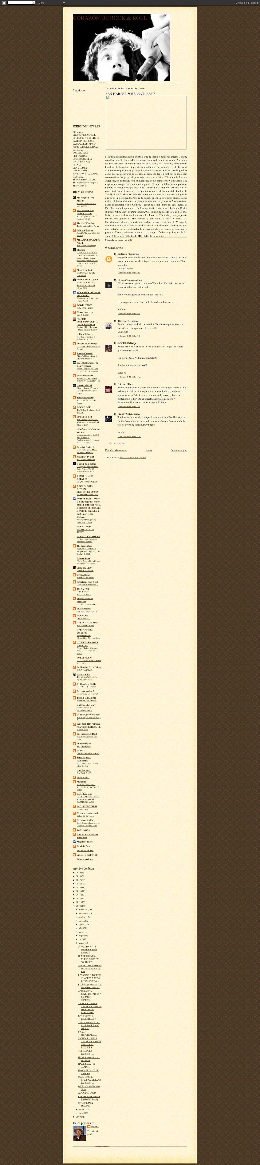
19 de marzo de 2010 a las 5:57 (129, 272)
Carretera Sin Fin (85, 820)
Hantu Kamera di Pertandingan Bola (84, 709)
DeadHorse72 (83, 777)
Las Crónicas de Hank (87, 733)
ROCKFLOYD (84, 526)
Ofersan (122, 384)
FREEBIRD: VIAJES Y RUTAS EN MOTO (87, 281)
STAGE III (81, 319)
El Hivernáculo (84, 743)
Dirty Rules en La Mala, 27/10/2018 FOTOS (87, 451)
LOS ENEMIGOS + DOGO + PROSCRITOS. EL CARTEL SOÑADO (88, 799)
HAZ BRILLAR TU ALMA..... (87, 1065)
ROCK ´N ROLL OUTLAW (85, 488)
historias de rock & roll (87, 581)
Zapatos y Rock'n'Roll (87, 854)
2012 (78, 898)
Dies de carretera (85, 312)
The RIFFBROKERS (85, 625)
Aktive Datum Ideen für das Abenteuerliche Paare (88, 562)
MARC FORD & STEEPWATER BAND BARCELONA (89, 1079)
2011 (78, 902)
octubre (82, 916)
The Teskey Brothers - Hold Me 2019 (88, 411)
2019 (78, 872)
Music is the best (84, 270)
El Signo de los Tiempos (87, 343)
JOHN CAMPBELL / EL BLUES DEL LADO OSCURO (89, 1025)
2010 (78, 905)
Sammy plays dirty (85, 397)
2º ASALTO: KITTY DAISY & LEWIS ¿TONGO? (87, 949)
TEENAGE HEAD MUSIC (84, 179)
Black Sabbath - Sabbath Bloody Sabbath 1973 (87, 357)
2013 (78, 894)
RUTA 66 (77, 164)
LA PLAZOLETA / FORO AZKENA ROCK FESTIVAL (85, 145)
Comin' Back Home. (85, 570)
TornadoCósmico (85, 353)
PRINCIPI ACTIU (85, 850)
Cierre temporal (83, 618)
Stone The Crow (84, 567)
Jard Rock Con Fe (84, 773)
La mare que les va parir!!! (88, 693)
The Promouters (84, 545)
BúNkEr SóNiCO (85, 305)
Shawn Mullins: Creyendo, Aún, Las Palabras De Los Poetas (88, 651)
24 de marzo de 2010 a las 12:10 (129, 436)
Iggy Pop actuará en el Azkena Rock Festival (86, 338)
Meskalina (81, 781)
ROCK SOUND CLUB (82, 158)
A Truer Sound (83, 558)
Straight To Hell (84, 416)
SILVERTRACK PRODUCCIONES (81, 169)
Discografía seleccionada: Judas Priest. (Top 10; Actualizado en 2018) (87, 469)
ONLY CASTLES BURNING (85, 631)
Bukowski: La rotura (85, 816)
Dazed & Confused (85, 447)
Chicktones (78, 131)
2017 (78, 880)
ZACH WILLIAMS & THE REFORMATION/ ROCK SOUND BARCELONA (89, 1008)
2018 (78, 876)
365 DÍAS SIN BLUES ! (87, 700)
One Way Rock (84, 770)
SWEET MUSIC (84, 657)
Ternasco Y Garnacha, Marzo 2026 (86, 286)
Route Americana (85, 859)
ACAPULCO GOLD (87, 1092)
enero (81, 1112)
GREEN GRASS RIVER (88, 622)
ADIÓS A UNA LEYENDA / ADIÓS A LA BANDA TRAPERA (89, 995)
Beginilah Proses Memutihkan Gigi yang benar (89, 636)
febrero (82, 1109)
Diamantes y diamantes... (87, 584)
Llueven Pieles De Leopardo (85, 600)
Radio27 (81, 750)
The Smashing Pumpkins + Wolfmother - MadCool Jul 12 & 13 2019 (88, 422)
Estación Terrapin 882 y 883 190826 (88, 234)
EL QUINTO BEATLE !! (87, 481)
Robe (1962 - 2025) (85, 307)
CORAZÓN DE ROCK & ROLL (110, 17)
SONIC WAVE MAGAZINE (85, 173)
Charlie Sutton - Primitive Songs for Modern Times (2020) (87, 391)
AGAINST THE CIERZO (88, 724)
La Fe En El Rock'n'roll (86, 686)
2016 (78, 883)
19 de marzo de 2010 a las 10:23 (129, 377)
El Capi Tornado (127, 280)
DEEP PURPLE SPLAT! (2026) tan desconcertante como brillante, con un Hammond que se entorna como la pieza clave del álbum (87, 259)
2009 (78, 1116)
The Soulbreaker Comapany (85, 182)
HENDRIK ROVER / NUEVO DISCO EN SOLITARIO (88, 959)
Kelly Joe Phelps (84, 746)
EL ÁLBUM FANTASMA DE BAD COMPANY (89, 986)
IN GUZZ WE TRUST (87, 806)
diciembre (83, 909)
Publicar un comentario (117, 443)
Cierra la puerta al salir (88, 813)
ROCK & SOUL (84, 407)
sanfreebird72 (83, 829)
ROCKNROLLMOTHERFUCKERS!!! (88, 294)
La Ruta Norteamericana (88, 536)
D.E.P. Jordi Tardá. (85, 670)
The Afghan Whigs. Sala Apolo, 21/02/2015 (87, 678)
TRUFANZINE (79, 185)
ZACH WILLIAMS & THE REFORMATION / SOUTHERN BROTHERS (89, 1043)
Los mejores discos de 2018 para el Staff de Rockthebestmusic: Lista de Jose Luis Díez (88, 439)
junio (81, 931)
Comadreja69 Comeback (88, 714)
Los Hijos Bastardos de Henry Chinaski (87, 364)
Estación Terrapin (85, 230)
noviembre (84, 913)
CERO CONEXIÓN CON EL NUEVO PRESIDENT (88, 493)
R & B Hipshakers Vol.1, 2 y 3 (88, 718)
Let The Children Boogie (87, 604)
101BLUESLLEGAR (86, 697)
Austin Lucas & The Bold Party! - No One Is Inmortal (88, 370)
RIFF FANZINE (80, 155)
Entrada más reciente (116, 450)
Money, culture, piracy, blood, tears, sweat (86, 521)
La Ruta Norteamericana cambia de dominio (87, 540)
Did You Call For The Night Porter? (88, 347)
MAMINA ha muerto (85, 577)
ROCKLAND (83, 615)
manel (95, 1126)
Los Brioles (78, 149)
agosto (82, 924)
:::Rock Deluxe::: (85, 334)
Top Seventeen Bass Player (88, 226)
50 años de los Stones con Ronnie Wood (87, 299)
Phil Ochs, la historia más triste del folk (87, 764)
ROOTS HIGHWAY (81, 161)
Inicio (149, 450)
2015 (78, 887)
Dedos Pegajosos (84, 793)
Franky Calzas (125, 413)
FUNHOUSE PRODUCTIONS (86, 137)
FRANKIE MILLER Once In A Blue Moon (89, 728)
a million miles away (86, 705)
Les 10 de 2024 (83, 315)
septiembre (84, 920)
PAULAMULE (83, 574)
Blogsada (81, 249)
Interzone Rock (84, 608)
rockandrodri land (85, 456)
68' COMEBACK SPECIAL (85, 1104)
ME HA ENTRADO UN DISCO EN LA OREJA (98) (88, 379)
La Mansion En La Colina (89, 667)
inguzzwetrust (82, 809)
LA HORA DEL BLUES (83, 140)
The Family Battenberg (86, 245)
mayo (81, 935)
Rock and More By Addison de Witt (85, 212)
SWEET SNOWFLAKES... (87, 1033)
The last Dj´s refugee (86, 223)
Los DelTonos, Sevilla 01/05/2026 (86, 274)
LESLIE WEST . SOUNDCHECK (84, 593)
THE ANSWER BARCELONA (86, 1052)
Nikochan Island (84, 385)
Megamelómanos (85, 841)
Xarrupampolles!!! (85, 691)
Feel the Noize (83, 674)
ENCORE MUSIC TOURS (84, 134)
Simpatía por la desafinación (84, 759)
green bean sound (85, 375)
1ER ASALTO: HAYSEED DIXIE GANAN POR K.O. (89, 968)
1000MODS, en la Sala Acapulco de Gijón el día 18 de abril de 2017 (88, 551)
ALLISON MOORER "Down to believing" (89, 661)
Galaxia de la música (86, 463)
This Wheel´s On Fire (86, 459)
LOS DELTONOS (81, 152)
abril (81, 939)
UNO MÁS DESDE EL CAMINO (88, 1072)
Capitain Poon (83, 846)
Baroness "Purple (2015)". (87, 611)
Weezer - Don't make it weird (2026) (86, 204)
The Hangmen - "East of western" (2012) (87, 217)
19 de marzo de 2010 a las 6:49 (129, 313)
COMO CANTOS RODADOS (85, 477)
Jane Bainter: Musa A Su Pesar (87, 738)
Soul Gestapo (79, 176)
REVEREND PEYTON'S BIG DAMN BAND (89, 1098)
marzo (82, 942)
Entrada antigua (179, 450)
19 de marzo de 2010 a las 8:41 (129, 336)
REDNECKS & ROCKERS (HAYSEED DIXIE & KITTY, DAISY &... (89, 978)
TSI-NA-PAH (83, 589)
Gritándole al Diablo (86, 684)
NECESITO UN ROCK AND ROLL (87, 644)
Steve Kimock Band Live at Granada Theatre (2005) (88, 824)
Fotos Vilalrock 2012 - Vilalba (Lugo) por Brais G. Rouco (88, 787)
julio (81, 928)
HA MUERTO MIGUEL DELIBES (89, 1059)
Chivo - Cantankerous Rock (88, 753)
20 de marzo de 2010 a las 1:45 (129, 406)
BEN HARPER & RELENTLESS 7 (87, 1017)
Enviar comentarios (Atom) (133, 457)
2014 (78, 891)
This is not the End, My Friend (86, 401)
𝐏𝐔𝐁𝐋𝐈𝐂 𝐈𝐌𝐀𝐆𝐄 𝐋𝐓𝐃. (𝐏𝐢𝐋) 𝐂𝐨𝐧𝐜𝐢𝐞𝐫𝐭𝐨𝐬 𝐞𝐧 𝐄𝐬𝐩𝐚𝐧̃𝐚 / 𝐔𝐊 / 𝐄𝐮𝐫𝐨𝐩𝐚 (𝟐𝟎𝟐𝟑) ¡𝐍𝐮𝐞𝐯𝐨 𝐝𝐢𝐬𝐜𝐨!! (87, 325)
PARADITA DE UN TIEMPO (85, 530)
